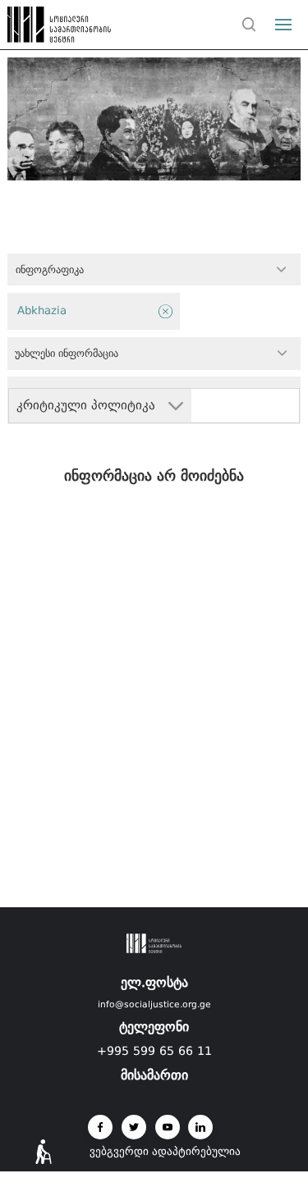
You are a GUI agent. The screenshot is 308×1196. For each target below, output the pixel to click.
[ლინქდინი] (200, 1127)
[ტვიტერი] (134, 1127)
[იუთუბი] (167, 1127)
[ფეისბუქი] (100, 1127)
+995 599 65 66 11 (154, 1050)
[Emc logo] (42, 28)
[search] (249, 24)
